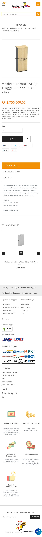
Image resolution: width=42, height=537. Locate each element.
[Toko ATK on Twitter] (5, 393)
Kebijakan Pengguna (29, 288)
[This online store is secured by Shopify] (7, 329)
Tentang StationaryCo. (10, 288)
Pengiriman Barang (8, 310)
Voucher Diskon (26, 307)
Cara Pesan (25, 304)
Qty (3, 126)
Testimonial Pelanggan (11, 293)
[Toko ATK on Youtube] (3, 396)
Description (11, 165)
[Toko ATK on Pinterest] (12, 393)
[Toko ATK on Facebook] (2, 393)
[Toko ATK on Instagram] (16, 393)
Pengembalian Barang (9, 313)
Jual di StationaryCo (8, 385)
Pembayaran (6, 304)
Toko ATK (20, 532)
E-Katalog (24, 310)
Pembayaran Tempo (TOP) (10, 307)
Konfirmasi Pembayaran (10, 372)
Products (21, 25)
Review (7, 177)
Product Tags (12, 171)
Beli (13, 139)
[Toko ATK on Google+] (9, 393)
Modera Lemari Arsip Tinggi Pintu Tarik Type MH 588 (20, 263)
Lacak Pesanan (7, 382)
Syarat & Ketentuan (29, 293)
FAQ (22, 313)
